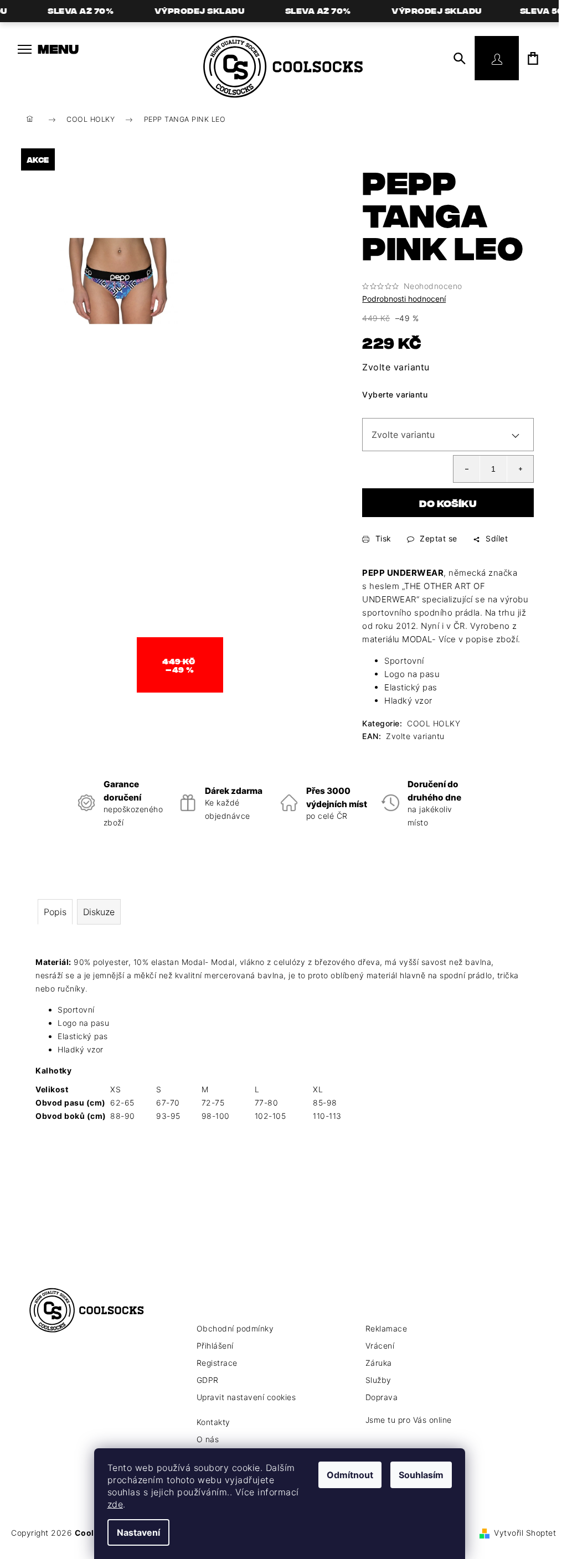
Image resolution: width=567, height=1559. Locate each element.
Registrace (217, 1362)
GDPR (208, 1380)
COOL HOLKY (433, 723)
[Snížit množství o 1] (466, 469)
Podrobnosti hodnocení (404, 298)
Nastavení (138, 1532)
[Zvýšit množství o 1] (520, 469)
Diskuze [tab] (99, 911)
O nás (208, 1439)
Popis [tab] (55, 911)
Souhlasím (421, 1474)
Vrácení (380, 1345)
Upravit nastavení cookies (246, 1397)
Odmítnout (350, 1474)
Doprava (381, 1397)
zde (115, 1504)
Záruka (378, 1362)
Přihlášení (215, 1345)
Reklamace (386, 1328)
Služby (378, 1380)
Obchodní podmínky (235, 1328)
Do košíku (448, 502)
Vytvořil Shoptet (525, 1532)
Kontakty (213, 1422)
